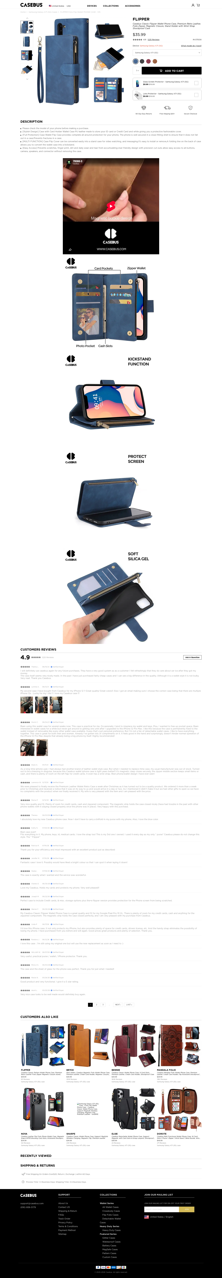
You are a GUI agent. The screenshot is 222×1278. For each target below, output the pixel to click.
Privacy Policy (65, 1222)
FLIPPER (25, 1070)
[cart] (198, 5)
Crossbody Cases (111, 1211)
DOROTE (161, 1134)
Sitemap (62, 1234)
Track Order (64, 1219)
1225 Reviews (153, 40)
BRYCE (70, 1070)
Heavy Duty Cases (111, 1230)
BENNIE (116, 1070)
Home (23, 12)
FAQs (61, 1215)
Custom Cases (109, 1257)
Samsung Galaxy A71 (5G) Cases (43, 12)
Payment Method (67, 1230)
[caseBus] (31, 5)
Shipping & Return (67, 1211)
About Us (63, 1203)
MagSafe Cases (110, 1249)
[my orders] (193, 5)
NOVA (24, 1134)
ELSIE (115, 1134)
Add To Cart (174, 70)
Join (187, 1209)
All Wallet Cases (110, 1207)
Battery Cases (109, 1245)
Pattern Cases (109, 1253)
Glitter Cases (108, 1238)
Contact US (64, 1207)
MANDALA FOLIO (166, 1070)
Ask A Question (192, 657)
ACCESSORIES (132, 6)
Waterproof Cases (111, 1242)
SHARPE (70, 1134)
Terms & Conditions (68, 1226)
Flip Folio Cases (110, 1215)
